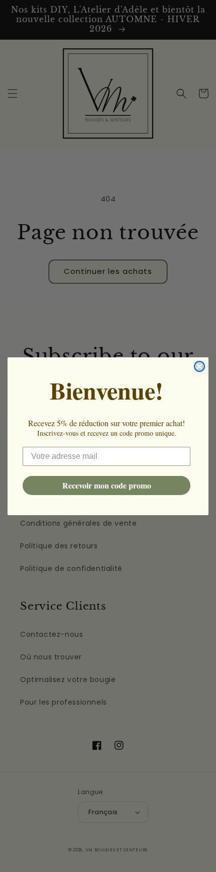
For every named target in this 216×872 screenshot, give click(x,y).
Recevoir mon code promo (106, 485)
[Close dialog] (199, 366)
